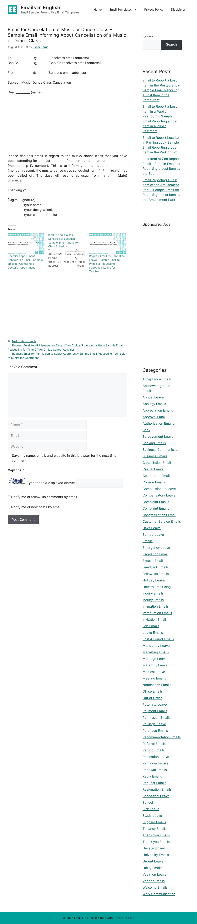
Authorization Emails (158, 423)
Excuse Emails (153, 561)
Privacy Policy (153, 9)
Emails (148, 541)
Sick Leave (151, 809)
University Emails (156, 855)
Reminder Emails (155, 763)
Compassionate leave (159, 489)
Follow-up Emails (156, 574)
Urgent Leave (153, 861)
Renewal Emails (155, 770)
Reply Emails (152, 776)
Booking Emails (154, 443)
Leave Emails (153, 633)
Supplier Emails (154, 822)
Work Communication (159, 894)
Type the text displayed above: (51, 483)
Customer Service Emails (162, 521)
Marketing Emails (156, 652)
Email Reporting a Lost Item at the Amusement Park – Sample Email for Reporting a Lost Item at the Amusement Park (161, 190)
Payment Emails (155, 711)
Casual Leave (153, 469)
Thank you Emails (156, 842)
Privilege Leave (154, 724)
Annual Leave (153, 397)
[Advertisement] (67, 127)
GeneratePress (124, 918)
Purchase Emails (155, 731)
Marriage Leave (155, 659)
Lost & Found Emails (158, 639)
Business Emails (155, 456)
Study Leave (152, 816)
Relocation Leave (156, 757)
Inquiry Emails (153, 593)
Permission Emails (156, 717)
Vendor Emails (154, 881)
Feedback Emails (156, 567)
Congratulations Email (159, 515)
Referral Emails (154, 744)
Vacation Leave (154, 874)
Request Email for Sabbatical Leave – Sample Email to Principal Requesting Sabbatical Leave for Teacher (107, 263)
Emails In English (40, 7)
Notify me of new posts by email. (36, 507)
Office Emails (153, 691)
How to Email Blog (157, 587)
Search (148, 37)
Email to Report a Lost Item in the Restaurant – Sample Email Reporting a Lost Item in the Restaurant (161, 90)
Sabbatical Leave (156, 796)
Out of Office (152, 698)
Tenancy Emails (155, 829)
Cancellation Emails (158, 463)
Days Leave (152, 528)
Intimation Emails (156, 606)
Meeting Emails (154, 678)
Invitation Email (154, 619)
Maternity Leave (155, 665)
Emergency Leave (156, 548)
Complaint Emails (156, 502)
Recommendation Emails (162, 737)
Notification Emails (24, 341)
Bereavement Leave (158, 436)
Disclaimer (178, 9)
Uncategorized (154, 848)
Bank (146, 430)
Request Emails (154, 783)
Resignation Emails (157, 789)
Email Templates (120, 9)
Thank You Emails (156, 835)
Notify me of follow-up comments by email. (44, 497)
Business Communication (162, 450)
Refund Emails (154, 750)
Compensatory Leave (159, 495)
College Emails (154, 482)
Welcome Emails (155, 887)
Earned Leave (153, 534)
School (148, 802)
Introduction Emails (157, 613)
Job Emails (151, 626)
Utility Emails (152, 868)
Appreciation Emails (158, 410)
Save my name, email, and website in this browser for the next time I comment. (65, 458)
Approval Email (154, 417)
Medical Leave (154, 672)
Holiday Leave (154, 580)
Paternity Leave (155, 704)
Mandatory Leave (156, 646)
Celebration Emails (157, 476)
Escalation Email (155, 554)
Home (98, 9)
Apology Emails (154, 404)
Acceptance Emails (157, 379)
